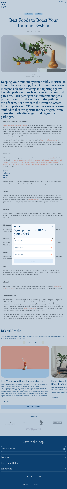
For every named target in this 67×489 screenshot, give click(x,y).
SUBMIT (33, 261)
